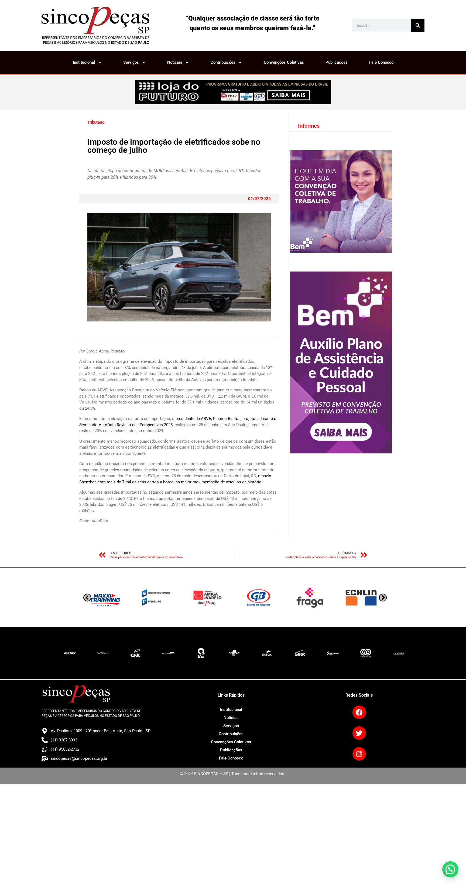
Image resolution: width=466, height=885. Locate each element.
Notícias (174, 62)
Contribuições (223, 62)
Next (87, 598)
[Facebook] (359, 712)
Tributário (95, 122)
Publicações (336, 62)
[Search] (417, 25)
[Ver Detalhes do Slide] (233, 92)
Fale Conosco (381, 62)
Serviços (131, 62)
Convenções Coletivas (284, 62)
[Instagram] (359, 754)
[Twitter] (359, 733)
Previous (383, 598)
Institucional (84, 62)
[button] (450, 869)
